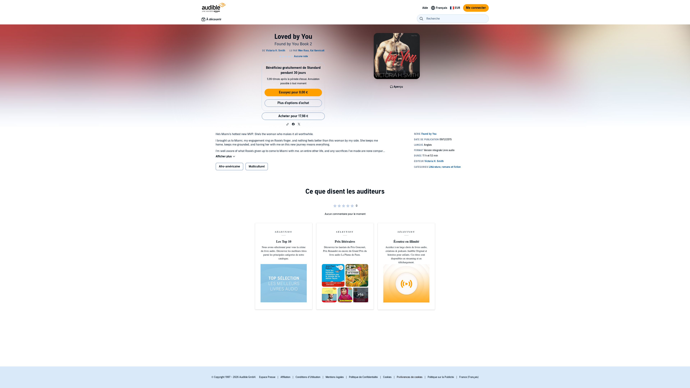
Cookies (387, 377)
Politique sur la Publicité (441, 377)
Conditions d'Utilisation (308, 377)
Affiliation (285, 377)
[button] (287, 124)
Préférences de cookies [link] (409, 377)
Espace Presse (267, 377)
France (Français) (469, 377)
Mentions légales (335, 377)
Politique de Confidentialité (363, 377)
